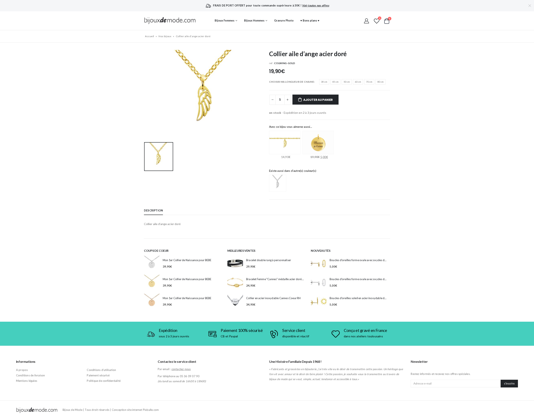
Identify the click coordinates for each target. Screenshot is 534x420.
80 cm (380, 81)
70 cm (369, 81)
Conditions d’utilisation (101, 370)
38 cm (324, 81)
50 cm (347, 81)
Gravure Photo (283, 20)
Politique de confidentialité (104, 380)
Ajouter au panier (318, 100)
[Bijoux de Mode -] (170, 20)
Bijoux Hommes (254, 20)
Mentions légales (26, 380)
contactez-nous (181, 369)
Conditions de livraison (30, 375)
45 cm (335, 81)
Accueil (149, 36)
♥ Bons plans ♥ (309, 20)
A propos (22, 370)
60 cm (358, 81)
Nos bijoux (165, 36)
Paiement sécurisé (98, 375)
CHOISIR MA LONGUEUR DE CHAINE (291, 81)
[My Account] (366, 20)
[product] (152, 263)
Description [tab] (153, 210)
